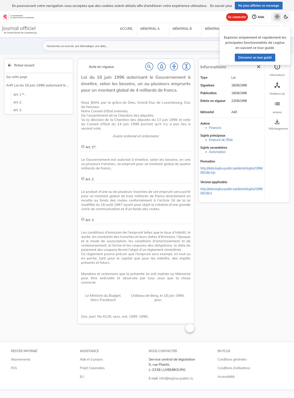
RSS (14, 368)
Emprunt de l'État (221, 140)
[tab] (277, 70)
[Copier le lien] (221, 162)
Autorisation (217, 152)
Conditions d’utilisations (234, 368)
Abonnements (20, 359)
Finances (215, 128)
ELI (82, 377)
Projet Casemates (92, 368)
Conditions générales (232, 359)
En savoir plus (221, 5)
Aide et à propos (91, 359)
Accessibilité (226, 377)
